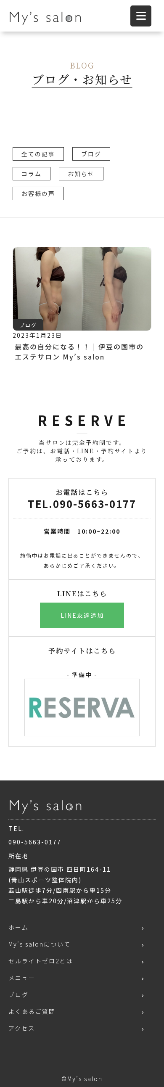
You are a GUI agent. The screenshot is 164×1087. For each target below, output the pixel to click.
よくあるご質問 (32, 1011)
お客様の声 (38, 193)
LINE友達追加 (82, 615)
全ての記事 (38, 154)
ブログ (91, 154)
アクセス (21, 1028)
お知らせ (81, 173)
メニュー (21, 977)
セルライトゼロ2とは (40, 961)
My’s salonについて (39, 944)
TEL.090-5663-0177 (82, 503)
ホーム (18, 927)
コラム (31, 173)
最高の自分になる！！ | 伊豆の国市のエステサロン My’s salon (79, 351)
